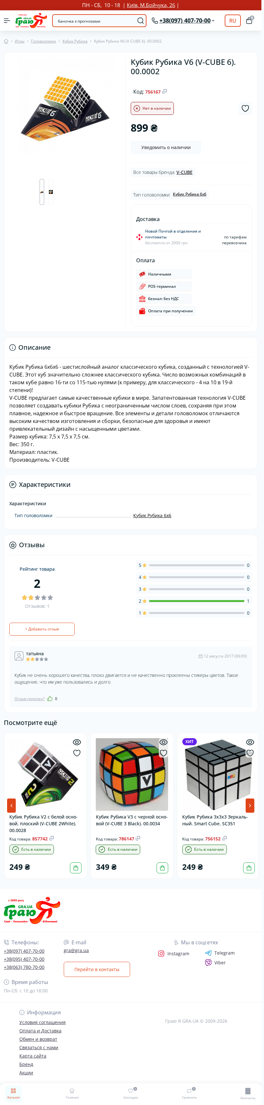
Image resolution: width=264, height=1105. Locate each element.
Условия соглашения (42, 1022)
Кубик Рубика (75, 41)
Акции (26, 1073)
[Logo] (31, 20)
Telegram (224, 953)
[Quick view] (76, 742)
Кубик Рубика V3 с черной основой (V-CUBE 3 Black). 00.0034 (124, 822)
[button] (250, 805)
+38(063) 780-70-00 (24, 967)
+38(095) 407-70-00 (24, 959)
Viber (220, 962)
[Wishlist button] (245, 108)
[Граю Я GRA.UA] (43, 910)
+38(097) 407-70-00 (24, 951)
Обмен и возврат (38, 1039)
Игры (19, 41)
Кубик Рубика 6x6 (189, 194)
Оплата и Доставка (40, 1031)
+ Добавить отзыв (42, 629)
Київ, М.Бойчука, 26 (151, 5)
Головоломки (43, 41)
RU (232, 20)
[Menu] (7, 20)
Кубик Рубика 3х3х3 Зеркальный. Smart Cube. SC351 (213, 819)
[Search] (140, 20)
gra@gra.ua (76, 950)
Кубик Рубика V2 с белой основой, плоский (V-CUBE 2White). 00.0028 (43, 822)
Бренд (26, 1064)
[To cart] (75, 866)
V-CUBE (184, 172)
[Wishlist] (76, 753)
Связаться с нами (38, 1047)
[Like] (49, 698)
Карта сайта (32, 1056)
